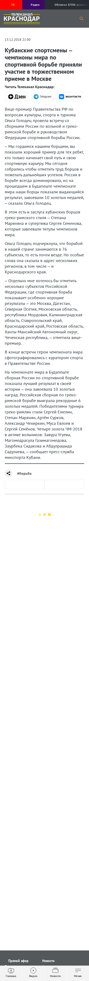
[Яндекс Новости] (17, 96)
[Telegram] (43, 96)
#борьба (24, 473)
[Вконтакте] (70, 96)
